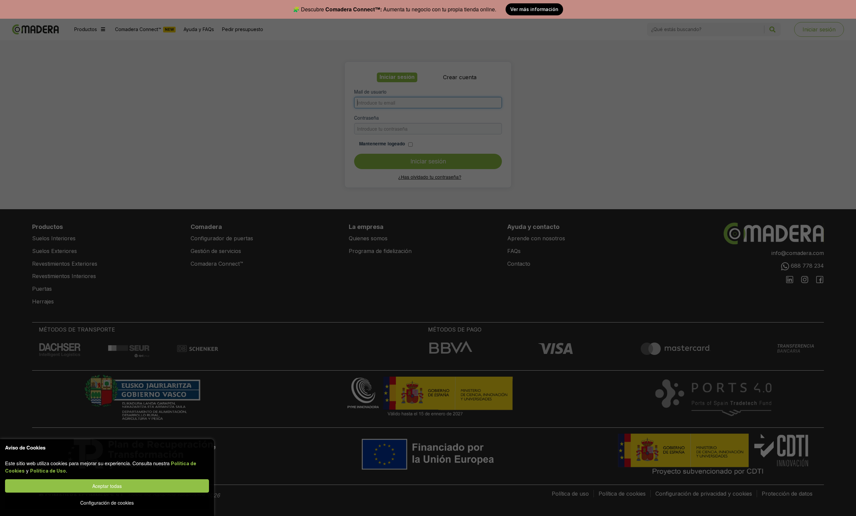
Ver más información (534, 9)
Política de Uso (48, 471)
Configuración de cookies (107, 502)
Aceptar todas (107, 486)
